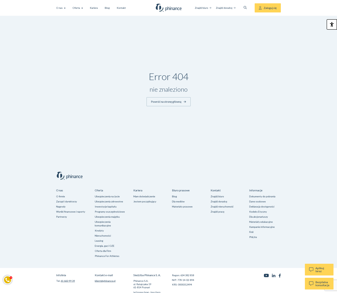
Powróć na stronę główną (166, 101)
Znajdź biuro (201, 7)
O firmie (60, 196)
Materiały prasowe (182, 206)
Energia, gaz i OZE (104, 245)
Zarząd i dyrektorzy (66, 201)
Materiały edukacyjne (261, 221)
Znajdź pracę (217, 211)
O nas (59, 7)
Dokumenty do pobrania (262, 196)
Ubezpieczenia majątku (107, 216)
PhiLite (253, 237)
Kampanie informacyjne (262, 226)
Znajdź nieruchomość (222, 206)
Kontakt (121, 7)
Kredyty (99, 230)
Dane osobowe (257, 201)
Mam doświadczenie (144, 196)
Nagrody (60, 206)
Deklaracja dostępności (261, 206)
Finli (251, 231)
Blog (107, 7)
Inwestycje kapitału (106, 206)
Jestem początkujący (144, 201)
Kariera (94, 7)
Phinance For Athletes (107, 255)
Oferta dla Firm (103, 250)
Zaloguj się (270, 7)
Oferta (76, 7)
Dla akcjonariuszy (258, 216)
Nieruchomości (103, 235)
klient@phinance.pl (105, 280)
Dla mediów (178, 201)
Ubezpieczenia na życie (107, 196)
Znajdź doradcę (224, 7)
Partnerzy (61, 216)
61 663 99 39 (68, 280)
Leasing (99, 240)
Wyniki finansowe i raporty (70, 211)
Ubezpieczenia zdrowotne (109, 201)
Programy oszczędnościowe (110, 211)
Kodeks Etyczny (258, 211)
